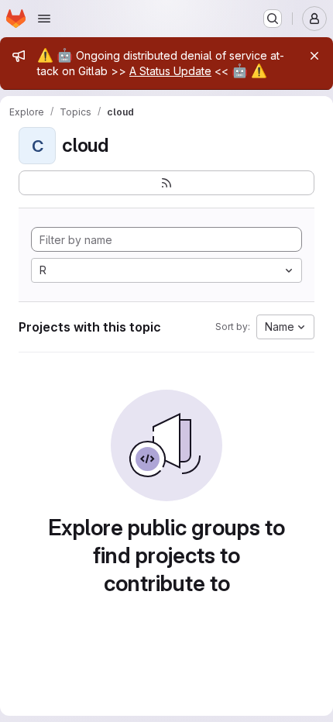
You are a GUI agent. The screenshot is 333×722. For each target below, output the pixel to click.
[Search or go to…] (272, 18)
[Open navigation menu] (44, 18)
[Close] (314, 55)
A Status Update (170, 70)
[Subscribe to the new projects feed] (166, 182)
